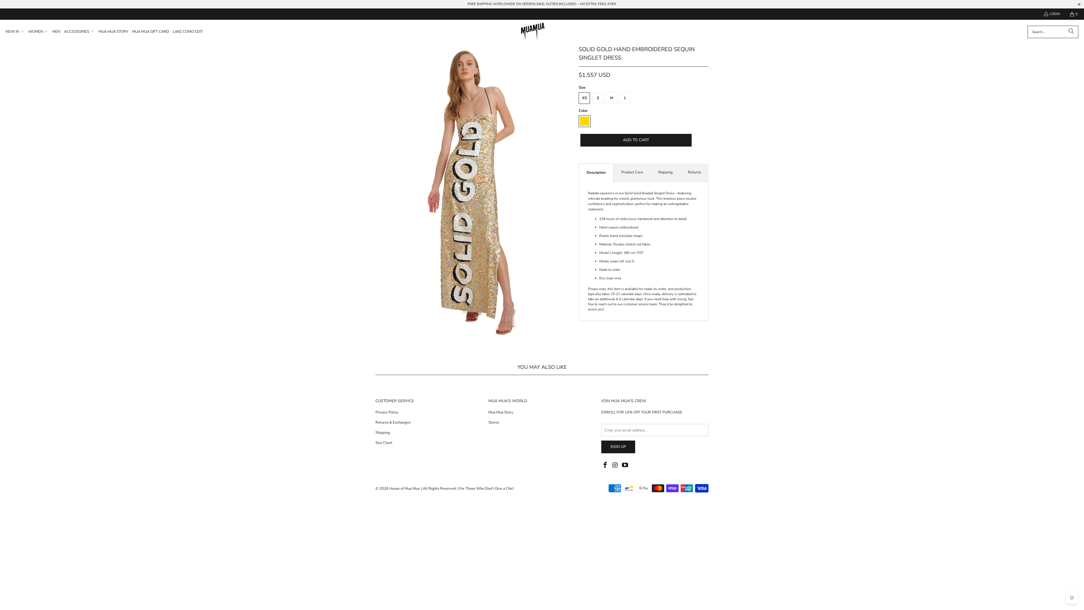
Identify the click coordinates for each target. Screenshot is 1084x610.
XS (584, 98)
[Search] (1071, 32)
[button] (15, 32)
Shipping (665, 172)
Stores (493, 422)
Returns (694, 172)
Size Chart (383, 442)
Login (1055, 14)
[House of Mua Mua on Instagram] (615, 465)
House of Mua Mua (404, 488)
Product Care (632, 172)
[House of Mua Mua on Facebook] (605, 465)
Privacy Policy (386, 412)
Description (596, 172)
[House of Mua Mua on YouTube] (625, 465)
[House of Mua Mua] (533, 32)
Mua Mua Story (500, 412)
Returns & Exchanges (392, 422)
